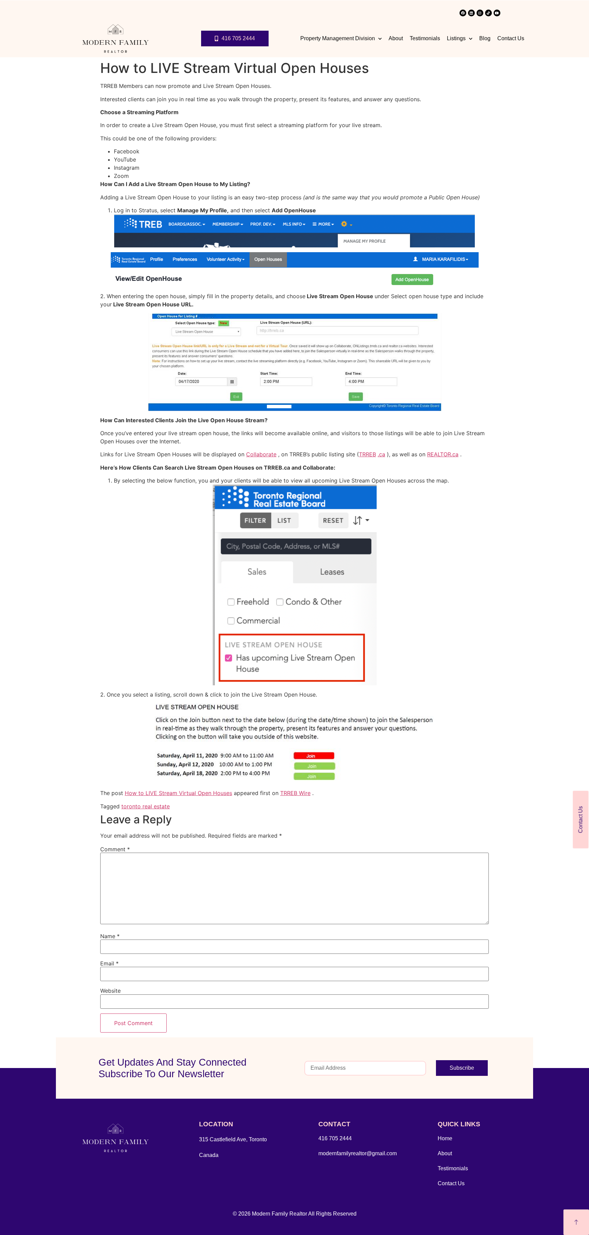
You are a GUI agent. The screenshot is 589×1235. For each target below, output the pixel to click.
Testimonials (425, 38)
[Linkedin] (471, 13)
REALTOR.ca (442, 454)
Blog (484, 38)
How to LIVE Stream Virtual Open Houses (178, 793)
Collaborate (261, 454)
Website (110, 990)
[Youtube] (497, 13)
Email (109, 963)
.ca (381, 454)
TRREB (367, 454)
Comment (115, 849)
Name (110, 936)
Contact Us (510, 38)
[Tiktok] (488, 13)
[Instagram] (480, 13)
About (396, 38)
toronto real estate (145, 806)
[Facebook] (462, 13)
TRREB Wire (295, 793)
